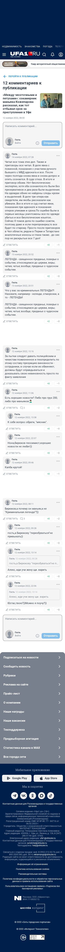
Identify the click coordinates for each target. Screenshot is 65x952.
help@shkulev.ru (40, 845)
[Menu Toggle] (4, 54)
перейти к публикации (23, 76)
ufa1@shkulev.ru (48, 838)
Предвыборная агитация (21, 738)
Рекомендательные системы (32, 874)
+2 (48, 276)
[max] (41, 795)
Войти (18, 143)
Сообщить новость (16, 666)
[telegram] (14, 795)
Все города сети (14, 756)
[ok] (32, 795)
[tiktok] (50, 795)
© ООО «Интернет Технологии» (32, 929)
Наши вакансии (14, 720)
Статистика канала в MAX (21, 747)
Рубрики (9, 675)
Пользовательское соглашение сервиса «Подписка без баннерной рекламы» (32, 887)
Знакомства (32, 46)
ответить (12, 245)
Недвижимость (12, 46)
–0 (58, 276)
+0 (48, 245)
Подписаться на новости (20, 657)
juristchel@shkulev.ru (37, 843)
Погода (48, 46)
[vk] (23, 795)
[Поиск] (44, 54)
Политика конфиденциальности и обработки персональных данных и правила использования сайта (32, 880)
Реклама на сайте (15, 684)
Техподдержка (14, 729)
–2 (58, 408)
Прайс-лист (11, 693)
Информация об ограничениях (32, 864)
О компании (11, 702)
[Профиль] (61, 54)
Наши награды (13, 711)
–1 (58, 245)
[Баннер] (15, 64)
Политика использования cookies (32, 869)
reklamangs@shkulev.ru (45, 854)
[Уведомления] (52, 54)
